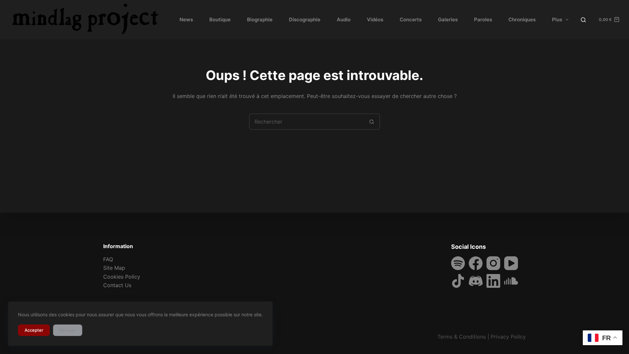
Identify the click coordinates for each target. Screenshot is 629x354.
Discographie (304, 19)
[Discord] (476, 281)
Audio (344, 19)
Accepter (34, 330)
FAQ (108, 259)
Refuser (68, 330)
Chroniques (522, 19)
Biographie (260, 19)
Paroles (483, 19)
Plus (557, 19)
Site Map (114, 268)
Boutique (220, 19)
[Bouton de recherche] (372, 121)
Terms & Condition (460, 336)
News (186, 19)
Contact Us (117, 285)
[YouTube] (511, 263)
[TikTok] (458, 281)
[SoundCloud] (511, 281)
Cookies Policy (121, 276)
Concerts (411, 19)
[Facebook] (476, 263)
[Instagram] (493, 263)
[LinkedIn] (493, 281)
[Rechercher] (583, 19)
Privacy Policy (508, 336)
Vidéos (375, 19)
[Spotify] (458, 263)
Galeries (448, 19)
